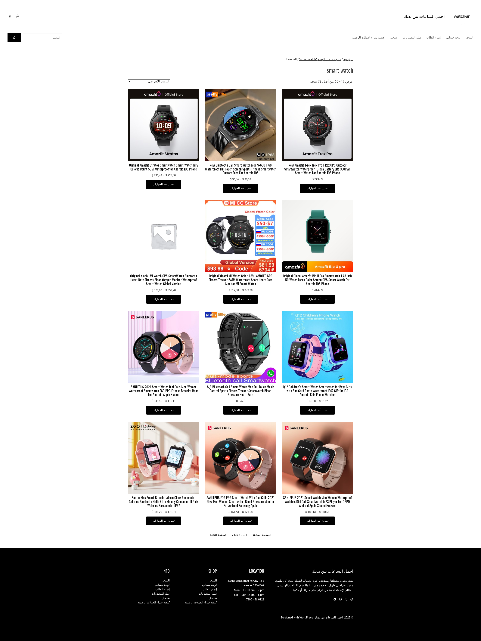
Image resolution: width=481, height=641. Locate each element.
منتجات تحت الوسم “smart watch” (320, 59)
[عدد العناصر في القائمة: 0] (10, 16)
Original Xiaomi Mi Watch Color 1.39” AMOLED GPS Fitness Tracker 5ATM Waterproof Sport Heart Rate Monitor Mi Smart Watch (240, 280)
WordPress (306, 617)
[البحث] (14, 37)
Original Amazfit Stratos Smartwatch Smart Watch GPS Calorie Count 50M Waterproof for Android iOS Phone (163, 167)
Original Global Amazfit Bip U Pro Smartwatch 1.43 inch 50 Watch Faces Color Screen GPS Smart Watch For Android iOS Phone (317, 280)
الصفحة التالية (218, 535)
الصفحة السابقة (262, 535)
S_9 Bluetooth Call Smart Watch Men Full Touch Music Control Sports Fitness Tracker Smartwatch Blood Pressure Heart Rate (240, 391)
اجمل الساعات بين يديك (424, 16)
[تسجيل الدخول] (17, 16)
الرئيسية (348, 59)
